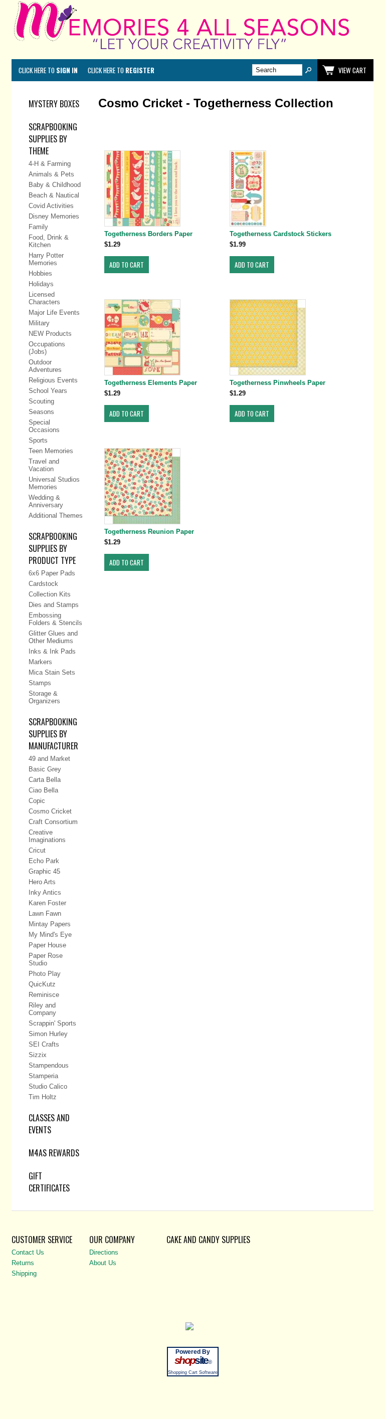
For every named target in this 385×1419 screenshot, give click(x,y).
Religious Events (53, 380)
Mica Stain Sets (52, 672)
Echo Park (44, 861)
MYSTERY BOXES (54, 104)
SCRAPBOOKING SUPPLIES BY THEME (53, 139)
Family (38, 227)
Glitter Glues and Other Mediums (53, 637)
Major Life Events (54, 312)
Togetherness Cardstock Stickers (280, 234)
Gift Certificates (49, 1182)
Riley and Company (42, 1009)
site (192, 1360)
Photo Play (45, 973)
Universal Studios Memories (54, 483)
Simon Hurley (48, 1034)
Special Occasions (44, 426)
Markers (40, 662)
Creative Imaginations (47, 836)
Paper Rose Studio (46, 959)
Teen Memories (51, 451)
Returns (23, 1263)
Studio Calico (48, 1086)
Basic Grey (45, 769)
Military (39, 323)
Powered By (192, 1351)
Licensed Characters (44, 298)
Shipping (24, 1273)
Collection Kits (50, 594)
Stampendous (49, 1065)
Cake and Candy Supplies (208, 1240)
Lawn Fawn (45, 913)
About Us (102, 1263)
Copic (37, 800)
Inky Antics (45, 892)
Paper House (47, 945)
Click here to (48, 70)
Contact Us (28, 1252)
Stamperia (43, 1076)
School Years (48, 390)
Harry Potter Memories (46, 259)
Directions (103, 1252)
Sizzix (38, 1055)
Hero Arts (42, 882)
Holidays (41, 284)
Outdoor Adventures (45, 365)
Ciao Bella (43, 790)
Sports (38, 440)
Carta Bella (45, 779)
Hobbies (40, 273)
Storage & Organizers (44, 697)
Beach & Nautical (54, 195)
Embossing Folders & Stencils (55, 619)
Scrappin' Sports (52, 1023)
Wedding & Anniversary (46, 501)
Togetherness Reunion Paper (149, 531)
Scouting (41, 401)
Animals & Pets (51, 174)
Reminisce (44, 994)
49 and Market (49, 758)
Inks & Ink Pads (52, 651)
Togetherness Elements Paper (150, 382)
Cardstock (43, 583)
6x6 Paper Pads (52, 573)
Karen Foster (47, 903)
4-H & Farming (50, 163)
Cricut (37, 850)
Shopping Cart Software (193, 1372)
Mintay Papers (50, 924)
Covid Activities (51, 206)
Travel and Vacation (44, 465)
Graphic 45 (44, 871)
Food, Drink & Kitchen (49, 241)
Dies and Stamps (54, 605)
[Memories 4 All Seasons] (192, 50)
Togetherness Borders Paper (148, 234)
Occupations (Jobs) (47, 347)
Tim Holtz (43, 1097)
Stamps (40, 683)
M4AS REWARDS (54, 1153)
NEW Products (50, 333)
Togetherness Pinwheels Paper (277, 382)
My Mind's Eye (50, 934)
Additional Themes (56, 515)
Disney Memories (54, 216)
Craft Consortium (53, 822)
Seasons (41, 412)
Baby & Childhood (55, 184)
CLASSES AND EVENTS (49, 1124)
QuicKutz (42, 984)
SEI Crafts (44, 1044)
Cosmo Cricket (50, 811)
